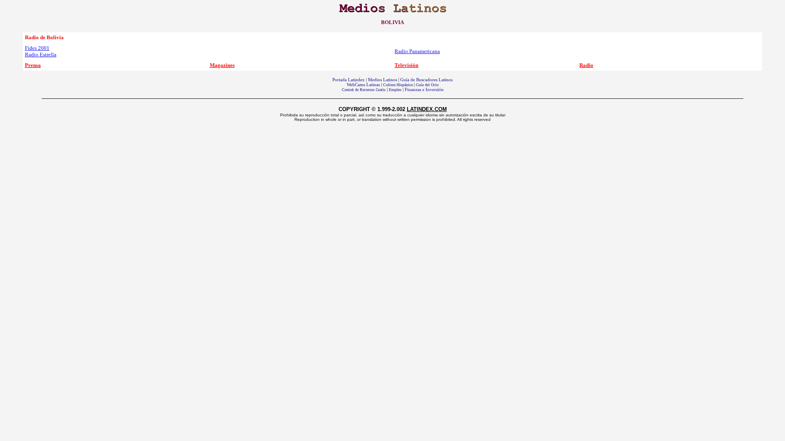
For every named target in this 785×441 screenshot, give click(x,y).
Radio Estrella (40, 54)
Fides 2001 (37, 48)
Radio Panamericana (417, 51)
